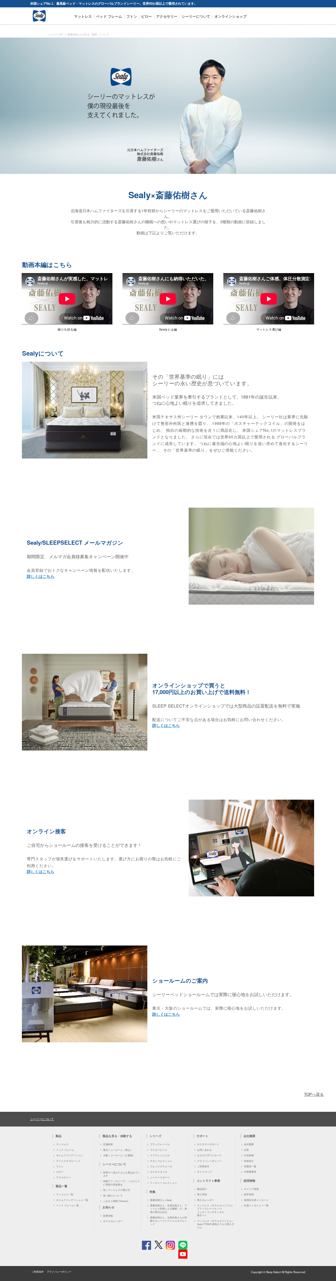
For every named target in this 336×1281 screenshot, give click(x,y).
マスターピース (158, 1150)
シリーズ (155, 1136)
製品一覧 (61, 1186)
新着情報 (108, 1215)
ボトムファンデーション (69, 1155)
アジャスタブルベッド (68, 1161)
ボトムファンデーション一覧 (72, 1200)
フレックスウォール (161, 1166)
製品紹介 (202, 1189)
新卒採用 (249, 1194)
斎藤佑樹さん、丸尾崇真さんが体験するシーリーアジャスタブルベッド (168, 1221)
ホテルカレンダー (113, 1221)
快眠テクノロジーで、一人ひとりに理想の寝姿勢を (121, 1182)
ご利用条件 (203, 1166)
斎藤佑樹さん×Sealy (161, 1200)
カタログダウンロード (209, 1155)
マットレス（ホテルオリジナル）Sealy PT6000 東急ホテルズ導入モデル (215, 1224)
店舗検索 (108, 1144)
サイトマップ (204, 1171)
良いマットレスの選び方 (116, 1190)
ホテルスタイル (158, 1171)
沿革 (246, 1150)
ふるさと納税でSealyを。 (117, 1201)
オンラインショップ (230, 16)
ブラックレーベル (160, 1144)
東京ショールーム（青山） (118, 1150)
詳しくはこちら (40, 576)
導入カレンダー (205, 1200)
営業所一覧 (250, 1166)
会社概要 (249, 1144)
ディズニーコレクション (163, 1182)
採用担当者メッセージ (256, 1200)
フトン (131, 16)
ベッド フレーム (109, 16)
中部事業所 (250, 1171)
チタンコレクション (161, 1161)
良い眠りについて (113, 1195)
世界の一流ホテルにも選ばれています (121, 1174)
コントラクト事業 (208, 1180)
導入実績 (202, 1194)
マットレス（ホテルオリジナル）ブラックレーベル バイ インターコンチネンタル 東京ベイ (215, 1210)
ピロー (146, 16)
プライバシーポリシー (209, 1161)
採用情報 (249, 1180)
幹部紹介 (249, 1161)
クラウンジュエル (160, 1155)
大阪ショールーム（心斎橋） (119, 1155)
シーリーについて (196, 16)
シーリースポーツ (160, 1177)
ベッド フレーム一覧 (67, 1205)
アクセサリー (167, 16)
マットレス (83, 16)
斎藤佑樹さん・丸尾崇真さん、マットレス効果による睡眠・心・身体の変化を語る (168, 1209)
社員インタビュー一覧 (256, 1205)
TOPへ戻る (314, 1094)
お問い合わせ (204, 1150)
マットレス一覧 (64, 1194)
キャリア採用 (251, 1189)
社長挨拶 (249, 1155)
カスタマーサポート (208, 1144)
